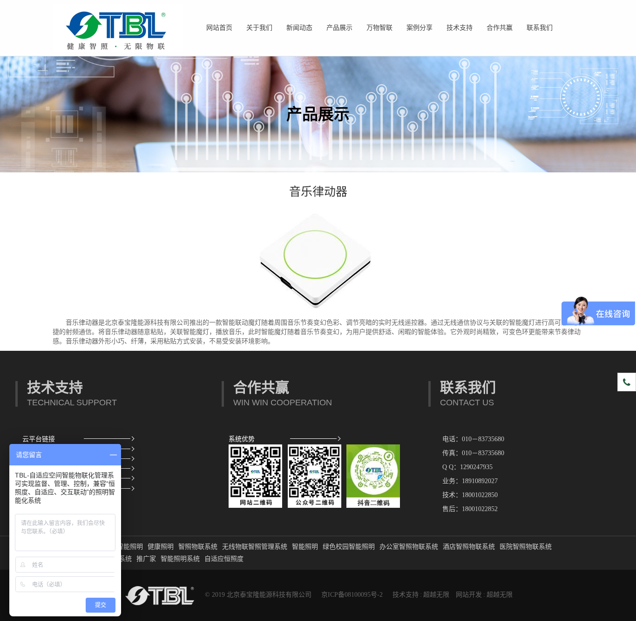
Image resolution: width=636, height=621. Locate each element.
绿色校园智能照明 (349, 546)
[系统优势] (313, 439)
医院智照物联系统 (526, 546)
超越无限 (436, 594)
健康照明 (161, 546)
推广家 (146, 558)
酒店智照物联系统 (469, 546)
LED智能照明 (123, 546)
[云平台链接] (107, 439)
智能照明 (305, 546)
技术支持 (405, 594)
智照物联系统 (197, 546)
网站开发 (469, 594)
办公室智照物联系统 (408, 546)
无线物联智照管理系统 (254, 546)
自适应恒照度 (224, 558)
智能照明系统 (180, 558)
